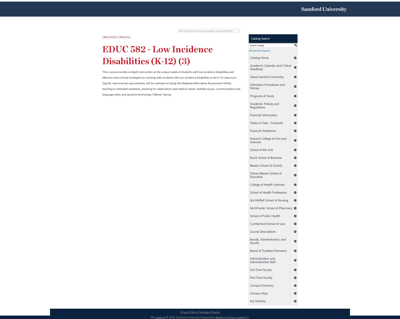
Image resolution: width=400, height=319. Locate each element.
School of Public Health (265, 216)
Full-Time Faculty (261, 270)
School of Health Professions (268, 192)
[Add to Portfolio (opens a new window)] (226, 37)
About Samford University (267, 77)
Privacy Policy (188, 312)
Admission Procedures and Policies (267, 86)
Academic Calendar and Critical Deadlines (270, 67)
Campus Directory (262, 285)
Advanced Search (259, 50)
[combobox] (209, 31)
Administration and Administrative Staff (263, 260)
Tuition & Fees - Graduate (266, 123)
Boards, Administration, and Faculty (268, 241)
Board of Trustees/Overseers (268, 250)
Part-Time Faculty (261, 277)
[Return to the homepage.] (324, 13)
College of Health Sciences (267, 184)
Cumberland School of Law (267, 224)
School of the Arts (261, 150)
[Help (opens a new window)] (238, 37)
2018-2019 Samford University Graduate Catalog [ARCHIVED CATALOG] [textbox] (209, 31)
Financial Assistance (263, 130)
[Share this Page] (230, 37)
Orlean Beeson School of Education (266, 175)
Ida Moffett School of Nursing (269, 200)
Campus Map (259, 293)
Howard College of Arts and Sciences (268, 140)
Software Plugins (209, 312)
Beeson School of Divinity (266, 165)
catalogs (160, 317)
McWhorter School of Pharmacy (271, 208)
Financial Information (263, 115)
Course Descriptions (263, 231)
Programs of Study (262, 96)
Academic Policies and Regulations (264, 105)
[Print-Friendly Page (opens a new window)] (234, 37)
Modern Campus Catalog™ (232, 317)
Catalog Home (259, 58)
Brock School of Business (266, 157)
